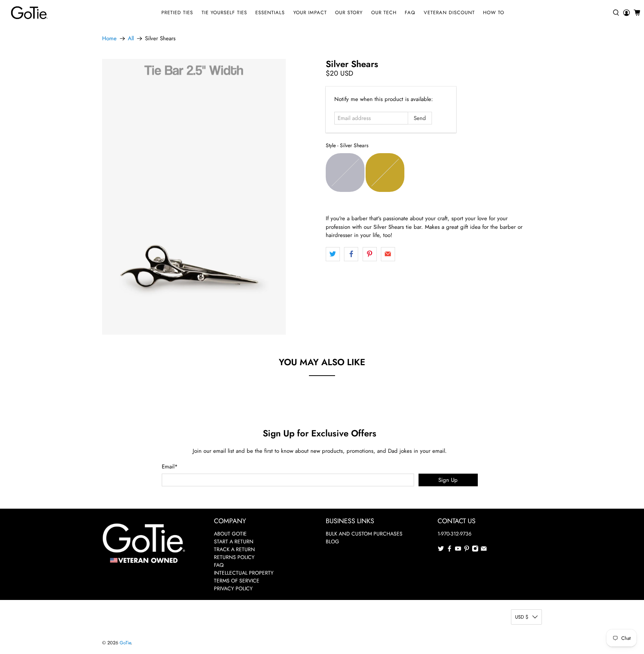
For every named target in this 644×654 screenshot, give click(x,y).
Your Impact (310, 12)
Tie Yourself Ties (224, 12)
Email (170, 466)
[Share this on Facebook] (351, 254)
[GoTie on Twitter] (441, 550)
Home (109, 38)
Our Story (349, 12)
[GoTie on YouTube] (458, 550)
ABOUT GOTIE (230, 533)
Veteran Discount (449, 12)
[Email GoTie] (483, 550)
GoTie (125, 642)
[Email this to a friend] (388, 254)
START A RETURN (233, 541)
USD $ (521, 616)
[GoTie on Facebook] (449, 550)
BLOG (332, 541)
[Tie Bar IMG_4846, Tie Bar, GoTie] (194, 197)
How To (493, 12)
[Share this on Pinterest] (370, 254)
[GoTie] (29, 13)
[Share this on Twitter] (333, 254)
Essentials (270, 12)
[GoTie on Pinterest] (466, 550)
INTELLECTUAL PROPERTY (244, 572)
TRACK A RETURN (234, 549)
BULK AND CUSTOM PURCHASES (364, 533)
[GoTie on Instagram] (475, 550)
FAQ (410, 12)
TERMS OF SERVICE (236, 580)
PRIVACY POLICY (233, 588)
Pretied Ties (177, 12)
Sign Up (448, 480)
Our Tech (384, 12)
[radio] (345, 172)
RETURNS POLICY (234, 557)
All (131, 38)
